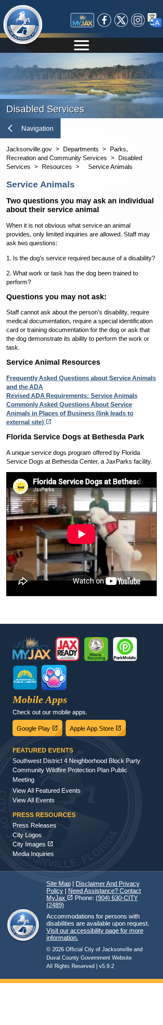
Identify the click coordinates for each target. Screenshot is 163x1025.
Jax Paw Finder (53, 677)
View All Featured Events (47, 790)
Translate (154, 20)
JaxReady (67, 649)
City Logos (27, 834)
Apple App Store (98, 726)
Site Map (58, 883)
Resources (57, 166)
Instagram (138, 20)
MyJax (82, 20)
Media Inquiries (33, 853)
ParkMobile (125, 649)
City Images (33, 844)
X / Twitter (121, 20)
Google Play (39, 726)
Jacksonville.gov (29, 149)
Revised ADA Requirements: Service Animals (72, 395)
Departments (81, 149)
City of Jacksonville (23, 25)
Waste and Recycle (96, 649)
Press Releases (34, 825)
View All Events (34, 800)
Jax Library (25, 677)
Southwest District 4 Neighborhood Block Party (76, 760)
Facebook (104, 20)
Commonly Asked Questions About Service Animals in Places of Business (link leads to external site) (69, 413)
